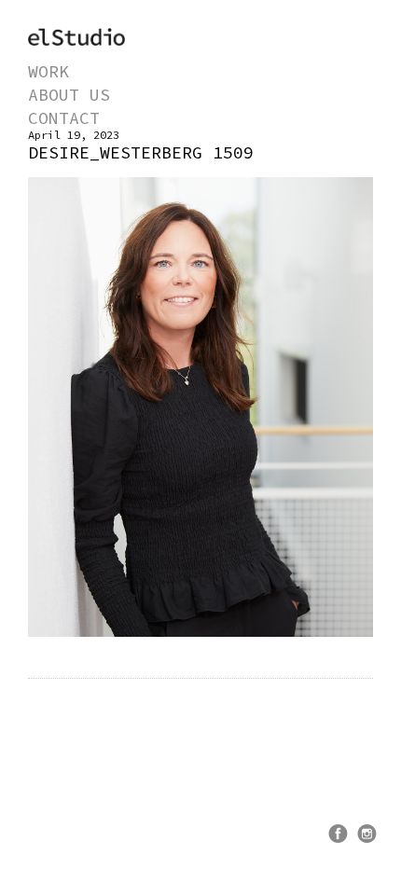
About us (69, 94)
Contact (64, 118)
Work (48, 71)
